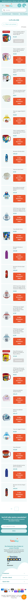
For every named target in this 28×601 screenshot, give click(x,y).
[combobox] (15, 10)
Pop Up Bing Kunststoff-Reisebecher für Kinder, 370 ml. (18, 189)
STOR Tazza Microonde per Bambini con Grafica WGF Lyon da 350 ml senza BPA (18, 370)
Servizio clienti (7, 577)
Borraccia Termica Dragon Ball (19, 485)
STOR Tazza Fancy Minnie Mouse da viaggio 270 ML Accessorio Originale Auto (19, 287)
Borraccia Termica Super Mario (19, 267)
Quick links (5, 581)
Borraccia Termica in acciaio (18, 248)
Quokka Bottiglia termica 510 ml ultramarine (19, 466)
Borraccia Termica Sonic (18, 151)
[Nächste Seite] (17, 509)
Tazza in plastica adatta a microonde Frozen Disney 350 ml (19, 71)
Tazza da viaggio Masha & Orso (19, 111)
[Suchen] (4, 10)
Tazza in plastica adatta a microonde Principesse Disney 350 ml (19, 50)
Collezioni (5, 573)
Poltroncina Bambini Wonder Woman (18, 391)
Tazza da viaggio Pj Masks (19, 429)
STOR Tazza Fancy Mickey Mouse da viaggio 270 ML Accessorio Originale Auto (19, 210)
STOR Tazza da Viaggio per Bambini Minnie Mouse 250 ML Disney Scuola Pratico (18, 309)
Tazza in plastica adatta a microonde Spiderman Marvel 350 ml (19, 33)
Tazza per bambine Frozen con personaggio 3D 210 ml (19, 92)
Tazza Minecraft (17, 447)
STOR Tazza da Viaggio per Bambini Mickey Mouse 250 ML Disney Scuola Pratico (18, 331)
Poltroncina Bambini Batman (18, 410)
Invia (14, 531)
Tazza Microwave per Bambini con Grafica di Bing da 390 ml (18, 352)
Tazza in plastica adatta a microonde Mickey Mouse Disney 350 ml (19, 132)
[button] (3, 5)
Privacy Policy (14, 597)
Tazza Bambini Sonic (18, 229)
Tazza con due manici (18, 169)
